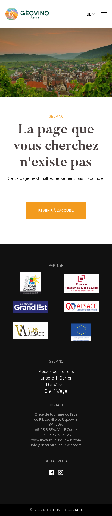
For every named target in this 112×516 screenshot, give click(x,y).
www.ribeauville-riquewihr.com (56, 440)
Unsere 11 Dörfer (56, 378)
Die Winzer (56, 384)
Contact (75, 510)
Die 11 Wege (56, 391)
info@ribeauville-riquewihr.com (56, 445)
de (89, 14)
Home (58, 510)
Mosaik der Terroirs (56, 371)
